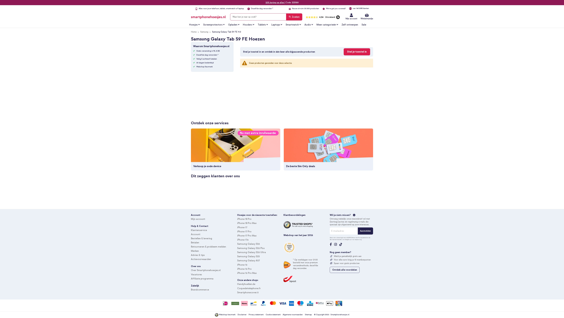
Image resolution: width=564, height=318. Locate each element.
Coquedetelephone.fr (249, 288)
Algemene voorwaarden (293, 315)
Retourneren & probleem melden (208, 246)
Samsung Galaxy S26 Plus (251, 248)
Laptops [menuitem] (275, 24)
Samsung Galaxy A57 (248, 260)
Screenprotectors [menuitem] (213, 24)
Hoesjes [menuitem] (193, 24)
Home (194, 32)
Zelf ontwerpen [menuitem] (350, 24)
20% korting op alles (275, 2)
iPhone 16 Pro (244, 269)
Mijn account (351, 18)
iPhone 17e (243, 239)
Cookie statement (273, 315)
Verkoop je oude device (207, 166)
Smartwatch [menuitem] (292, 24)
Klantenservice (199, 230)
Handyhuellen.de (246, 284)
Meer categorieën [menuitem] (326, 24)
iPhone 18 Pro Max (247, 223)
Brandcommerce (200, 289)
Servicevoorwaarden (336, 239)
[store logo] (208, 16)
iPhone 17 (242, 227)
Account (195, 234)
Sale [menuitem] (364, 24)
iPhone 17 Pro (244, 231)
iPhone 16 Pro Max (247, 273)
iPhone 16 (242, 264)
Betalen (195, 242)
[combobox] (266, 16)
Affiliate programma (202, 278)
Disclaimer (242, 315)
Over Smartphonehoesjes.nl (206, 270)
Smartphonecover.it (248, 292)
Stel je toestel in (357, 51)
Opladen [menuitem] (232, 24)
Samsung (204, 32)
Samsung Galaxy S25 (248, 256)
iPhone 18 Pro (244, 219)
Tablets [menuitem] (262, 24)
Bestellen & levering (201, 238)
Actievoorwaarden (201, 259)
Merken (195, 251)
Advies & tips (198, 255)
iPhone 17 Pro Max (247, 235)
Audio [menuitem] (307, 24)
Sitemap (308, 315)
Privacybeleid (362, 237)
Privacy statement (256, 315)
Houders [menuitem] (247, 24)
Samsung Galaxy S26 (248, 243)
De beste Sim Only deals (300, 166)
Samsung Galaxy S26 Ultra (251, 252)
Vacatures (196, 274)
